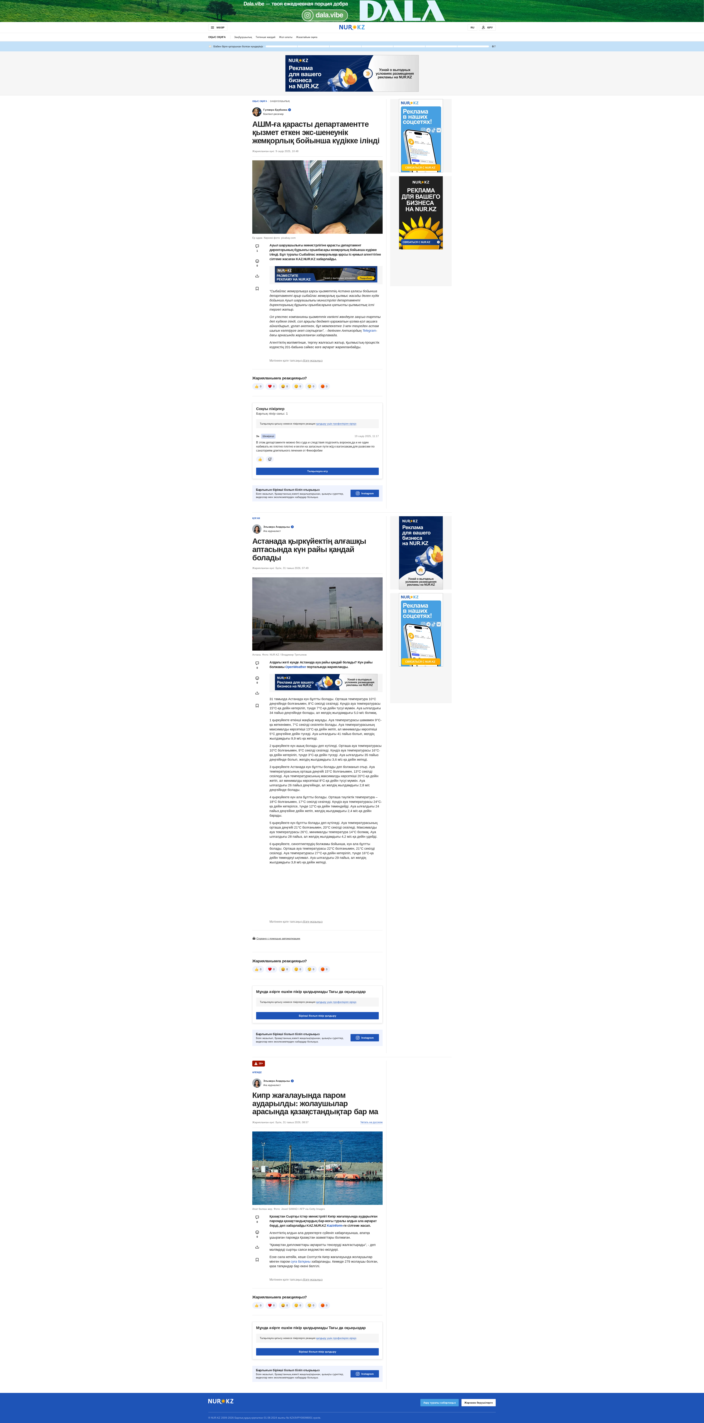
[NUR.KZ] (352, 27)
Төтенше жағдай (265, 37)
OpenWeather (295, 667)
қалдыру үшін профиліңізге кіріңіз (336, 423)
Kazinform (334, 1225)
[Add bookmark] (257, 288)
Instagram (367, 493)
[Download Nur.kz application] (352, 11)
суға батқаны (301, 1261)
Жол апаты (285, 37)
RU (472, 27)
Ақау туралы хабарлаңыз (439, 1402)
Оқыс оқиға (217, 37)
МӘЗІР (220, 27)
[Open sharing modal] (257, 276)
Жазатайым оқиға (306, 37)
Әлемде (257, 1072)
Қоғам (256, 518)
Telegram (369, 330)
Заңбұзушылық (243, 37)
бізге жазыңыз (312, 360)
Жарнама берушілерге (478, 1402)
